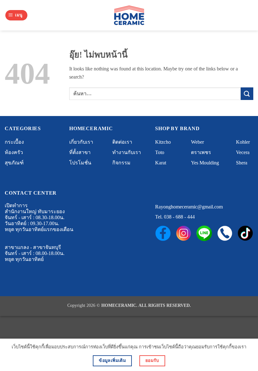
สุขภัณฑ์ (14, 162)
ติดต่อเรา (122, 142)
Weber (197, 142)
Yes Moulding (205, 162)
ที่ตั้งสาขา (80, 152)
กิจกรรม (121, 162)
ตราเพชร (201, 152)
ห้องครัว (14, 152)
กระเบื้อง (14, 142)
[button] (16, 15)
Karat (160, 162)
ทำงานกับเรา (126, 152)
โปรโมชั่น (80, 162)
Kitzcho (163, 142)
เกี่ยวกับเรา (81, 142)
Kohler (243, 142)
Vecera (243, 152)
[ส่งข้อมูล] (247, 93)
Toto (159, 152)
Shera (241, 162)
